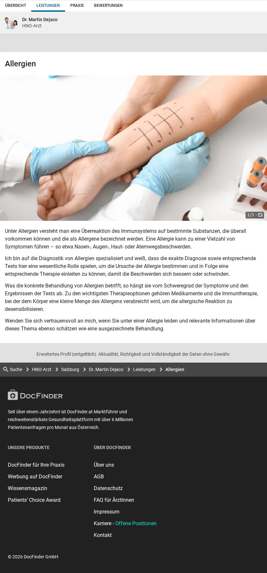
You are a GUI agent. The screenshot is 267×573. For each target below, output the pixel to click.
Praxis (77, 5)
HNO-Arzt (41, 369)
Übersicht (15, 5)
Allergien (174, 369)
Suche (16, 369)
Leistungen (48, 5)
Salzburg (70, 369)
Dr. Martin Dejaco (106, 369)
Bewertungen (108, 5)
